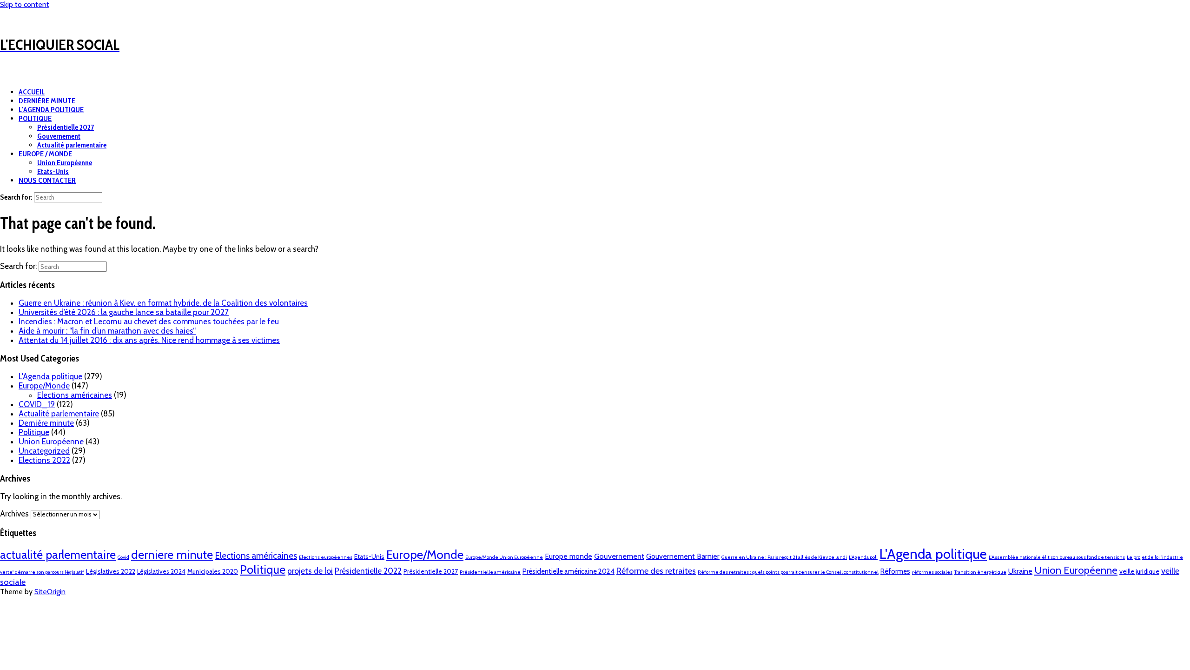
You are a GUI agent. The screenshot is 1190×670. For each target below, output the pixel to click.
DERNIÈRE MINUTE (47, 100)
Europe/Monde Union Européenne (504, 557)
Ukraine (1020, 571)
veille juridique (1139, 571)
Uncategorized (44, 451)
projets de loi (310, 571)
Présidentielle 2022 (368, 571)
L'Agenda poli (863, 557)
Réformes (895, 571)
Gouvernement (58, 136)
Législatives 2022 (110, 571)
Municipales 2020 (212, 571)
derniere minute (172, 554)
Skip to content (24, 4)
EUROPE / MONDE (45, 153)
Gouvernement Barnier (683, 556)
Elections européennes (325, 557)
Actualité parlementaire (71, 145)
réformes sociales (932, 572)
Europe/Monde (44, 385)
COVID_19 (37, 404)
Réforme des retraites (656, 570)
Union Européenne (64, 162)
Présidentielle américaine (490, 572)
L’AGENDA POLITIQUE (51, 109)
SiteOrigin (50, 591)
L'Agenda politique (50, 376)
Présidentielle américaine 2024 (568, 571)
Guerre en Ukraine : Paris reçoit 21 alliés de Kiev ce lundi (784, 557)
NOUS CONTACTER (47, 180)
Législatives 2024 (161, 571)
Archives (14, 513)
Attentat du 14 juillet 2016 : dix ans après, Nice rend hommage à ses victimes (149, 340)
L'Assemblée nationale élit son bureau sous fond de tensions (1057, 557)
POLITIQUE (35, 118)
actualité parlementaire (58, 555)
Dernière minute (46, 423)
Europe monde (568, 556)
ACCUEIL (32, 91)
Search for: (16, 197)
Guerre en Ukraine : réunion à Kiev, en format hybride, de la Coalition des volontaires (163, 303)
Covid (123, 557)
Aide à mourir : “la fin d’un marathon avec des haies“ (107, 330)
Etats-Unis (53, 171)
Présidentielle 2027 (65, 127)
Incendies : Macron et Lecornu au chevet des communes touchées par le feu (149, 321)
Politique (34, 432)
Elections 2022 (44, 460)
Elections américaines (74, 395)
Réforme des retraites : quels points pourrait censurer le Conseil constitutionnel (788, 572)
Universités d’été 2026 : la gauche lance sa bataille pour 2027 (124, 312)
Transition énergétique (980, 572)
